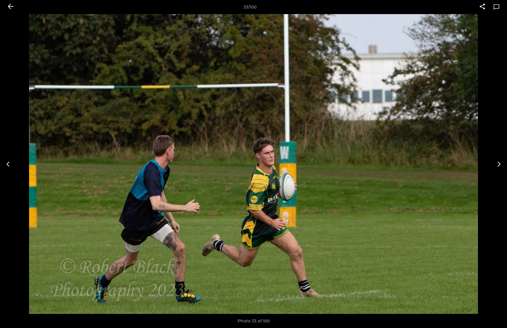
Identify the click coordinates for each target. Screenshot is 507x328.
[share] (482, 7)
